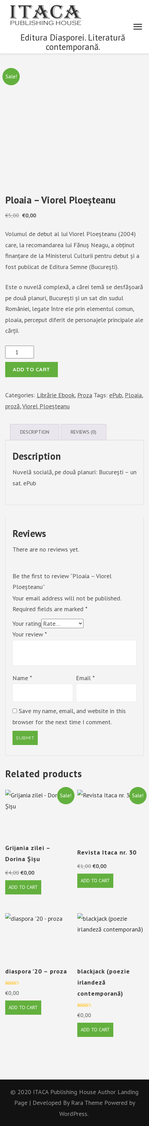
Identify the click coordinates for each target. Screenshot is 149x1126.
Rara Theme (87, 1103)
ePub (115, 395)
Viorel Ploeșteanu (46, 406)
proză (12, 406)
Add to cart (31, 369)
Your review (29, 634)
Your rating (26, 623)
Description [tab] (34, 432)
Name (22, 678)
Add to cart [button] (23, 887)
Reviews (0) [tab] (83, 432)
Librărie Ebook (55, 395)
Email (85, 678)
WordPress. (73, 1114)
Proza (84, 395)
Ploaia (133, 395)
